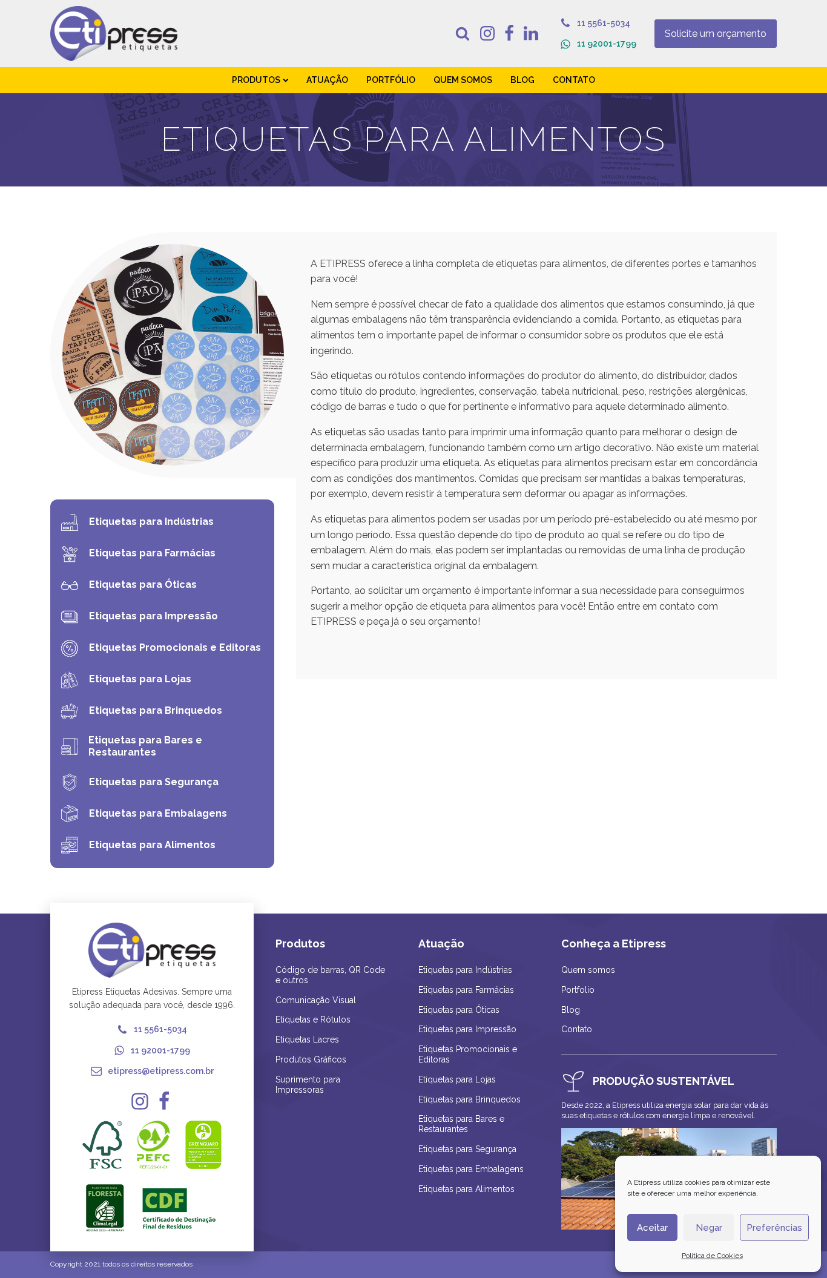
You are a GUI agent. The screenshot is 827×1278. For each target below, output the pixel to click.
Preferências (774, 1227)
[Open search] (462, 33)
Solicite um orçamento (715, 33)
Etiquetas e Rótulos (313, 1019)
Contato (574, 80)
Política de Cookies (712, 1255)
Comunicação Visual (315, 1000)
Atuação (327, 80)
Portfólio (390, 80)
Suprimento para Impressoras (307, 1085)
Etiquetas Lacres (307, 1039)
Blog (522, 80)
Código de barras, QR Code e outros (330, 975)
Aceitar (652, 1227)
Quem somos (588, 970)
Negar (709, 1227)
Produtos (256, 80)
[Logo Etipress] (113, 33)
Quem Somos (462, 80)
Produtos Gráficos (310, 1059)
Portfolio (578, 990)
